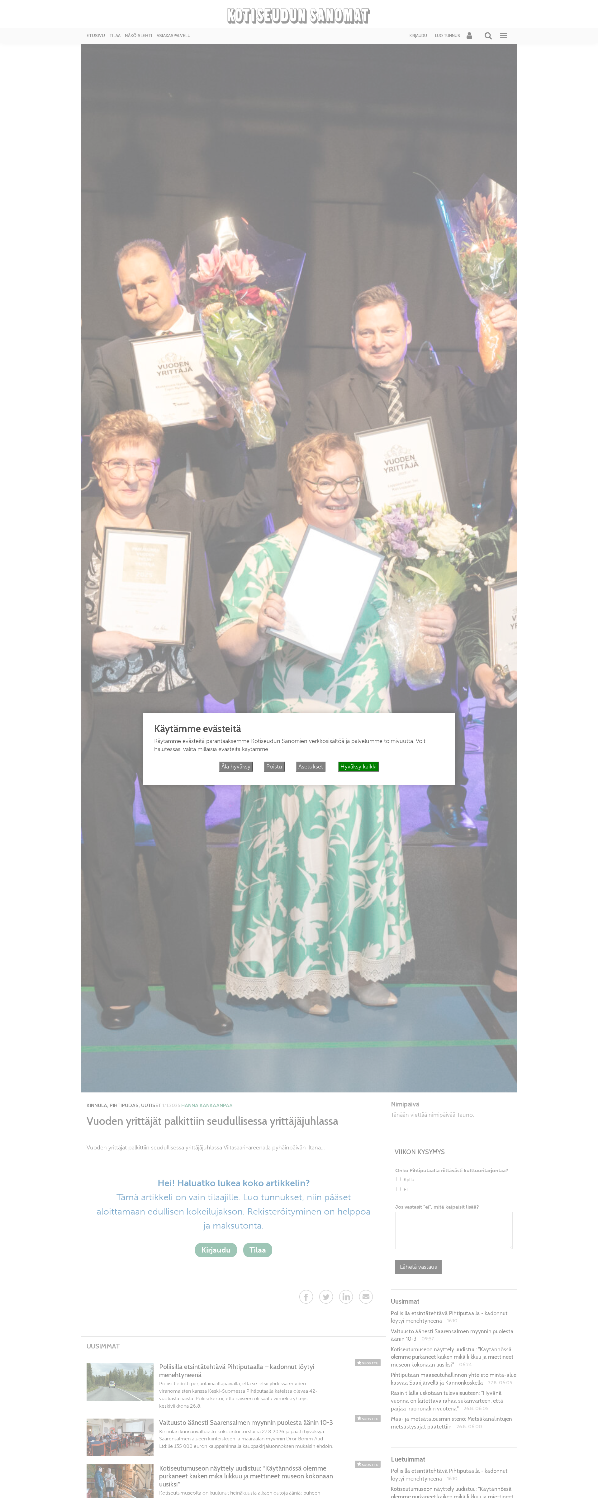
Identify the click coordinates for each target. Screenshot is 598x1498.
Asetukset (310, 766)
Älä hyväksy (235, 766)
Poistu (274, 766)
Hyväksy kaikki (358, 766)
